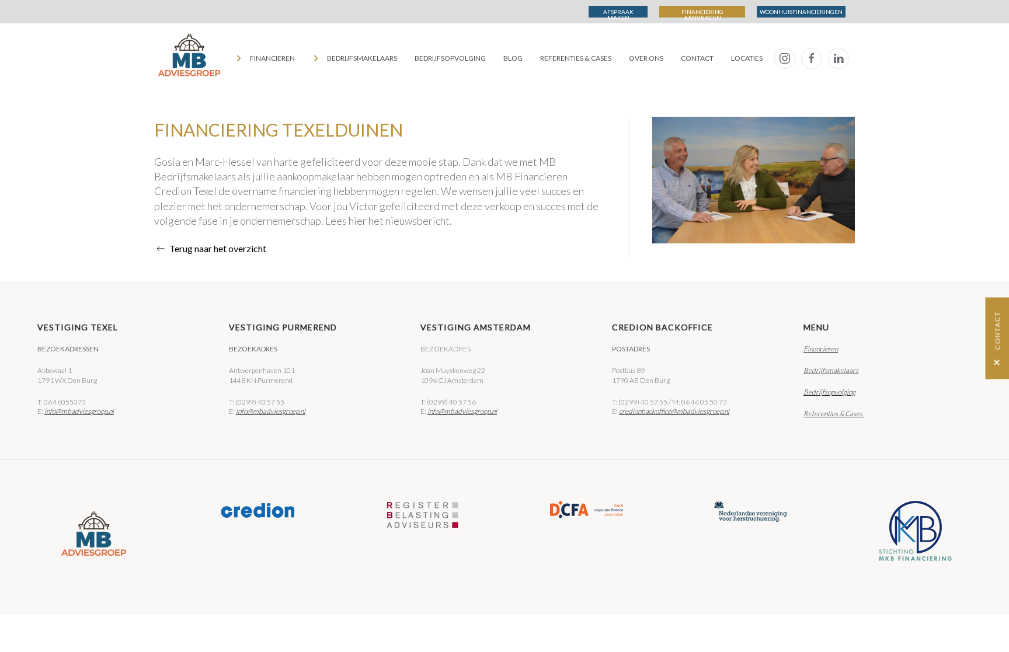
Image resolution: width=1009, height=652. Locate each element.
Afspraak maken (618, 13)
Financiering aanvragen (702, 13)
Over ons (646, 58)
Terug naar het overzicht (217, 248)
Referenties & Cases (575, 58)
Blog (513, 58)
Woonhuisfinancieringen (801, 11)
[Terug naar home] (189, 58)
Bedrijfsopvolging (450, 58)
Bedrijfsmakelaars (830, 370)
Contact (697, 58)
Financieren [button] (272, 58)
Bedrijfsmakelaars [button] (362, 58)
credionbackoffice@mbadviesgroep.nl (674, 411)
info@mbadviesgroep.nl (79, 411)
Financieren (820, 348)
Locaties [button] (747, 58)
